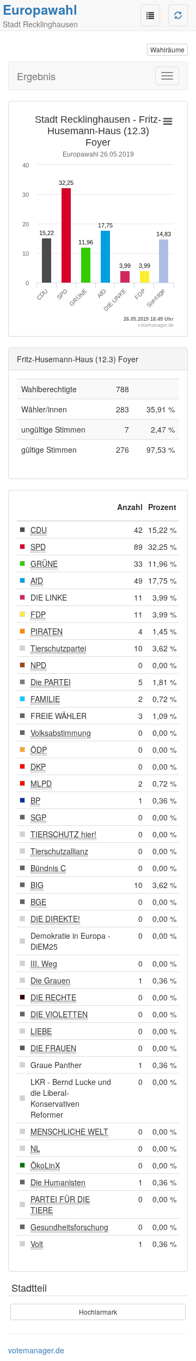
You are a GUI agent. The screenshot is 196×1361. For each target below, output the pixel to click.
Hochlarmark (98, 1311)
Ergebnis (36, 76)
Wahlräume (167, 49)
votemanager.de (36, 1350)
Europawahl (40, 9)
